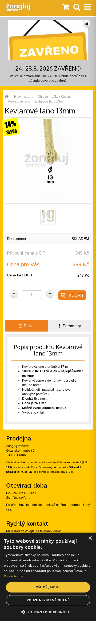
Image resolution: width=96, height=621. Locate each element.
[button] (47, 612)
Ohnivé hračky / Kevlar (54, 97)
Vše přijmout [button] (48, 587)
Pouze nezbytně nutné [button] (48, 600)
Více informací (15, 576)
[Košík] (65, 7)
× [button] (90, 538)
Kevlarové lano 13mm (49, 101)
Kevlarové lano (19, 101)
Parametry (71, 326)
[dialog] (48, 577)
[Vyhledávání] (76, 7)
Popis (28, 326)
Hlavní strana (23, 97)
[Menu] (87, 7)
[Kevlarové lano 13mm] (48, 160)
